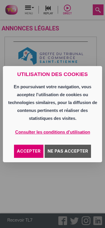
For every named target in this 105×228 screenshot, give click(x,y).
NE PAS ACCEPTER (68, 151)
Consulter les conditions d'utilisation (52, 131)
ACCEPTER (29, 151)
